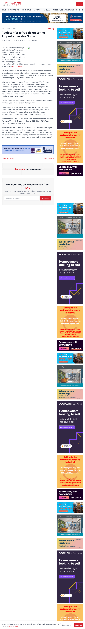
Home (3, 29)
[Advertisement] (70, 189)
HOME (4, 10)
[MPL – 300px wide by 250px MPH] (70, 51)
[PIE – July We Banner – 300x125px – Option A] (70, 170)
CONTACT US (26, 10)
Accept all (78, 625)
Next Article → (49, 158)
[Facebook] (79, 10)
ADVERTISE (37, 10)
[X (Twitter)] (77, 10)
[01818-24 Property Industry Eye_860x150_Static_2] (28, 149)
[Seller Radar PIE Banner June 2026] (42, 18)
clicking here (17, 66)
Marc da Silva (20, 41)
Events (14, 29)
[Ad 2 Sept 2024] (70, 146)
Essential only (66, 625)
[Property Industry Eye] (11, 4)
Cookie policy (13, 626)
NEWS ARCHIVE (13, 10)
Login (80, 4)
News (8, 29)
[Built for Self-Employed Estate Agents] (70, 33)
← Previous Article (8, 158)
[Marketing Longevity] (70, 69)
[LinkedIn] (82, 10)
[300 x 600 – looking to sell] (70, 103)
